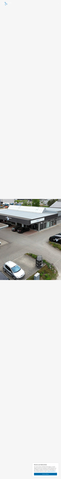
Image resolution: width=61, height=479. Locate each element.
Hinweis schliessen (45, 474)
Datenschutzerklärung (51, 471)
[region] (45, 470)
